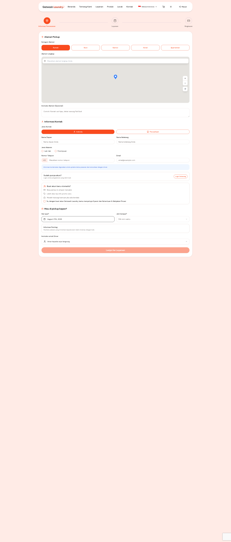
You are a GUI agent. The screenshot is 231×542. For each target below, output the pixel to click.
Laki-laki (47, 151)
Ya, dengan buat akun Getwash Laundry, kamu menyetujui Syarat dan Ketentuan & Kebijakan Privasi (86, 201)
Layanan (99, 6)
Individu (79, 132)
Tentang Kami (85, 6)
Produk (110, 6)
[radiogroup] (78, 151)
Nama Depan (47, 137)
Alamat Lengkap (48, 54)
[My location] (185, 89)
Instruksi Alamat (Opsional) (52, 106)
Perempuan (62, 151)
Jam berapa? (121, 214)
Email (118, 156)
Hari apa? (45, 214)
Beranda (71, 6)
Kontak (129, 6)
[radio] (42, 151)
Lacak (120, 6)
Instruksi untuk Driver (50, 236)
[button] (115, 77)
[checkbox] (44, 201)
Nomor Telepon (48, 156)
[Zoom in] (185, 78)
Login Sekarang (180, 176)
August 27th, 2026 (54, 219)
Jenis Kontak (46, 127)
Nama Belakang (122, 137)
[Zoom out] (185, 83)
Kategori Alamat (48, 42)
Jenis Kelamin (47, 147)
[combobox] (152, 219)
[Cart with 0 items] (163, 7)
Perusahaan (154, 132)
